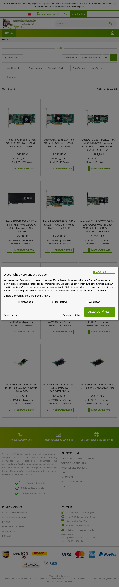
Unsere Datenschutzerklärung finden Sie (27, 295)
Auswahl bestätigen (72, 315)
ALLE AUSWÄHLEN (99, 311)
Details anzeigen (12, 315)
